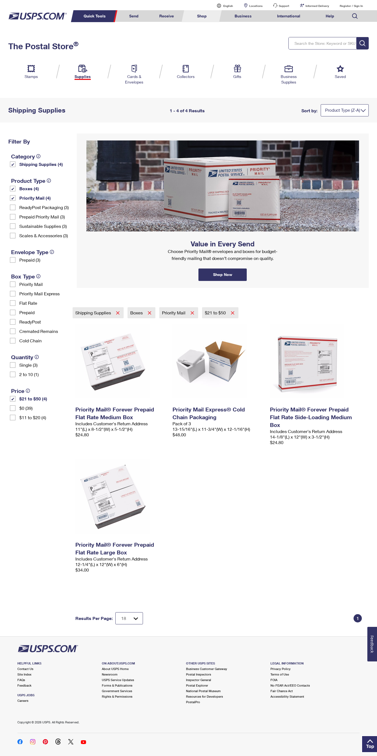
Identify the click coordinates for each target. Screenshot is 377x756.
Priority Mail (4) (35, 197)
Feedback (24, 685)
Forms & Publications (117, 685)
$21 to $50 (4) (33, 398)
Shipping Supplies (93, 312)
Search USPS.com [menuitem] (355, 16)
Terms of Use (279, 674)
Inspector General (198, 680)
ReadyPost (30, 321)
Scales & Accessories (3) (43, 235)
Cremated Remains (38, 331)
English (222, 5)
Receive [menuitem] (166, 16)
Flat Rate (28, 303)
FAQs (21, 680)
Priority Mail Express (39, 293)
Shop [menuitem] (202, 16)
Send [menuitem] (134, 16)
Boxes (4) (29, 188)
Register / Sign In (351, 5)
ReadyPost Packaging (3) (44, 207)
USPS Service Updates (118, 680)
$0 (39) (26, 408)
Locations (255, 5)
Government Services (117, 691)
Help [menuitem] (330, 16)
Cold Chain (30, 340)
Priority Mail (31, 284)
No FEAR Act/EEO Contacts (290, 685)
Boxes (137, 312)
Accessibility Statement (287, 696)
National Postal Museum (203, 691)
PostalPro (193, 702)
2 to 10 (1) (29, 374)
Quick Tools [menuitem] (95, 16)
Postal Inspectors (198, 674)
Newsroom (110, 674)
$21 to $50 (216, 312)
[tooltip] (38, 156)
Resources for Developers (204, 696)
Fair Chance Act (281, 691)
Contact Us (25, 669)
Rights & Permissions (117, 696)
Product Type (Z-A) (342, 110)
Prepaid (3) (29, 259)
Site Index (24, 674)
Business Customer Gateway (206, 669)
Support (284, 5)
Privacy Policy (280, 669)
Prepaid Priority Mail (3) (42, 216)
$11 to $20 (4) (32, 417)
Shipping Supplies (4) (41, 164)
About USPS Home (115, 669)
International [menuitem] (288, 16)
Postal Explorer (197, 685)
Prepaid (26, 312)
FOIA (273, 680)
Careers (22, 700)
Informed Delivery (317, 5)
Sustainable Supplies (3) (43, 226)
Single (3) (28, 364)
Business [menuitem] (243, 16)
